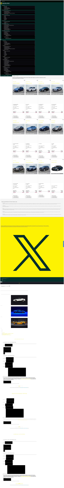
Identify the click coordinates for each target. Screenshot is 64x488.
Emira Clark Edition (7, 15)
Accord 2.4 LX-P (16, 122)
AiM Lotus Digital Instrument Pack (7, 330)
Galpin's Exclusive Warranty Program (9, 13)
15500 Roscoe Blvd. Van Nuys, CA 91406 (26, 221)
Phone (4, 380)
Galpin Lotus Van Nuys (26, 219)
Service (26, 223)
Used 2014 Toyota (28, 81)
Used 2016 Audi (14, 160)
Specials (26, 218)
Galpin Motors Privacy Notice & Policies (25, 476)
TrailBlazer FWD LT (29, 162)
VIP (19, 283)
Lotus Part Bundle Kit (5, 334)
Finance (26, 222)
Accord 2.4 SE (41, 83)
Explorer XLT (41, 162)
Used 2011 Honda (40, 81)
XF (26, 122)
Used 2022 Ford (40, 160)
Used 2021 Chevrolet (28, 160)
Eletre (3, 329)
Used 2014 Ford (53, 81)
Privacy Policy (21, 387)
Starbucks (7, 36)
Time (4, 444)
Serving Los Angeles (8, 38)
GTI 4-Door (41, 122)
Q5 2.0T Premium (16, 162)
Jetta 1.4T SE (54, 162)
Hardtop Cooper (16, 83)
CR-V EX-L (53, 122)
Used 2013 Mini (14, 81)
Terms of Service (25, 387)
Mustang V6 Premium (56, 83)
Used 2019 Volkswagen (54, 160)
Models (26, 217)
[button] (17, 39)
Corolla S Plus (29, 83)
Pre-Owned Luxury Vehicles (6, 331)
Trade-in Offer (6, 9)
